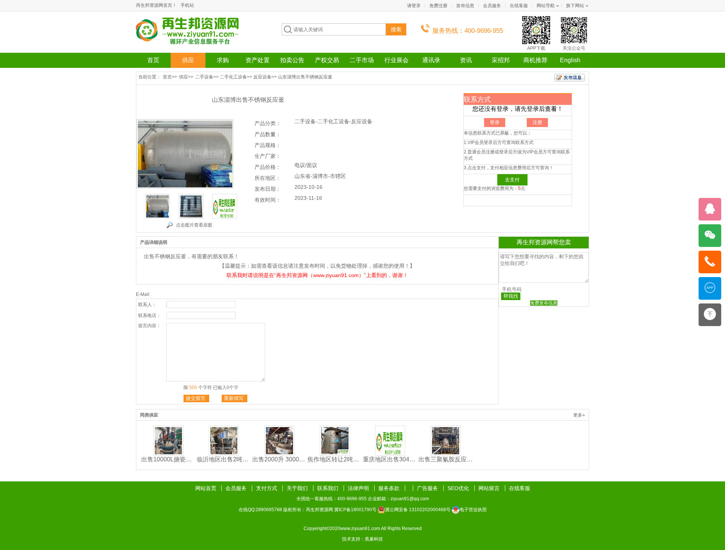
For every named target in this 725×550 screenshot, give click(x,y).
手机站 (187, 5)
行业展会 (396, 60)
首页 (153, 60)
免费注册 (438, 5)
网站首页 (205, 488)
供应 (188, 60)
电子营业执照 (473, 509)
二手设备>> (207, 77)
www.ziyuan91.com (360, 528)
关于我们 (298, 488)
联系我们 (328, 488)
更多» (579, 415)
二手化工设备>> (236, 77)
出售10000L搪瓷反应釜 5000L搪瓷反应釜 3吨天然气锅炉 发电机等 (168, 459)
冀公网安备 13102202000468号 (417, 509)
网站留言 (489, 488)
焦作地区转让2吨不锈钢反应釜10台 (334, 459)
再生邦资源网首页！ (156, 5)
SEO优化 (458, 488)
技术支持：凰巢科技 (362, 539)
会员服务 (492, 5)
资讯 (466, 60)
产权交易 (327, 60)
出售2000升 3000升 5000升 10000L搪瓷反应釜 (279, 459)
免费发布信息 (543, 303)
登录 (495, 122)
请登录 (414, 5)
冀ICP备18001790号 (355, 509)
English (570, 60)
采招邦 (501, 60)
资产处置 (257, 60)
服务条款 (389, 488)
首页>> (170, 77)
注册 (537, 122)
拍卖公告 (292, 60)
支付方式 (267, 488)
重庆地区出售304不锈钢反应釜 (390, 459)
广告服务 (428, 488)
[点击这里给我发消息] (710, 213)
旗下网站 (575, 5)
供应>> (186, 77)
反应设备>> (265, 77)
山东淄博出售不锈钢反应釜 (305, 77)
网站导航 (546, 5)
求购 (223, 60)
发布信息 (465, 5)
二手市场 (362, 60)
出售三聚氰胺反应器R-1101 (445, 459)
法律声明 (359, 488)
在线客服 (519, 5)
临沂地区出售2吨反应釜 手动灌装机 (224, 459)
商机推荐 (535, 60)
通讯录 (431, 60)
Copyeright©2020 (322, 528)
